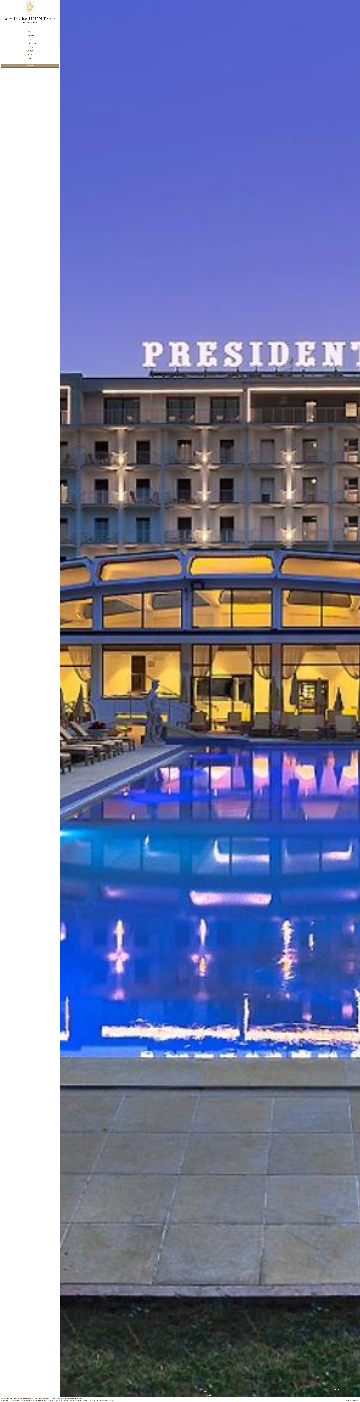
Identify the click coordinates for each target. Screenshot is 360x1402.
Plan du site (5, 1401)
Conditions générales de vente (72, 1401)
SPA (30, 39)
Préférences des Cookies (106, 1401)
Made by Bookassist (352, 1401)
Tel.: (57, 1399)
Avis (30, 59)
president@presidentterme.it (73, 1399)
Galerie (30, 51)
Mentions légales (16, 1401)
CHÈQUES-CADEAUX (30, 43)
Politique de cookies (54, 1401)
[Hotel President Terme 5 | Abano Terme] (334, 1389)
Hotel (30, 32)
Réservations (30, 65)
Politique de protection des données (35, 1401)
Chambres (30, 35)
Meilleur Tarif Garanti (89, 1401)
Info (30, 55)
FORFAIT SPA (30, 47)
